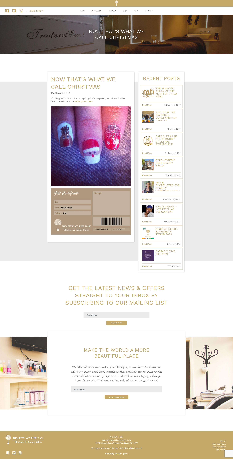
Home (82, 10)
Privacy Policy (219, 446)
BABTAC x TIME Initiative (165, 252)
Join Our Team (219, 443)
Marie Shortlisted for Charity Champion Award (167, 186)
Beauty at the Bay (110, 448)
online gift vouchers (84, 101)
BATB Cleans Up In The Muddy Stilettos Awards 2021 (167, 140)
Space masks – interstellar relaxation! (166, 209)
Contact (149, 10)
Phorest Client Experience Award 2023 (166, 231)
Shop (136, 10)
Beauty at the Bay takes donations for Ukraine (166, 116)
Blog (125, 10)
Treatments (97, 10)
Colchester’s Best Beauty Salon (165, 163)
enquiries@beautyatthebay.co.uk (116, 439)
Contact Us (221, 449)
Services (113, 10)
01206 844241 (36, 11)
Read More (147, 105)
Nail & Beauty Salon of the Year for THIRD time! (166, 92)
